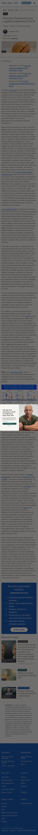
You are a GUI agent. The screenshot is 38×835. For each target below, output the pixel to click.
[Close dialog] (37, 405)
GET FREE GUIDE (9, 423)
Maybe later (9, 425)
